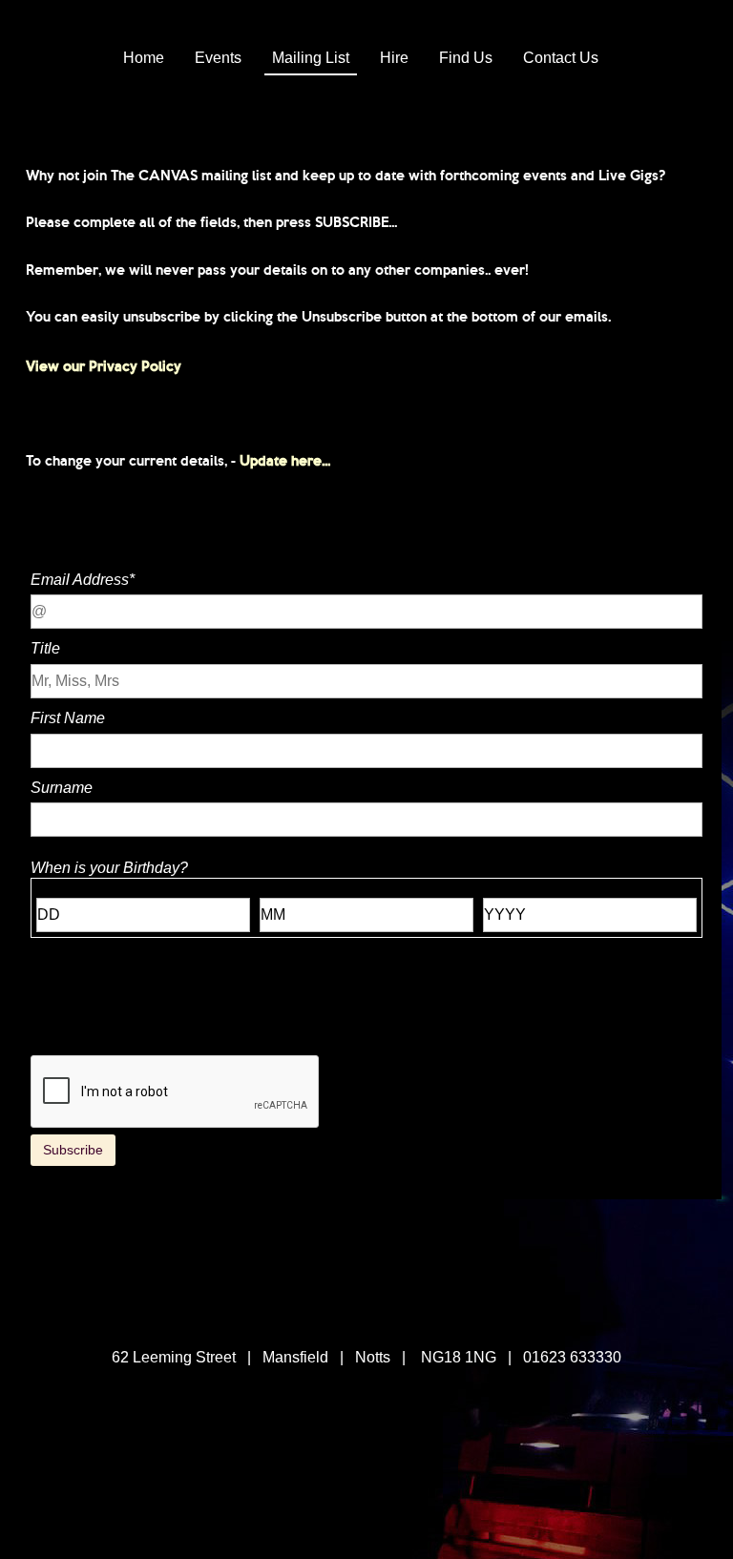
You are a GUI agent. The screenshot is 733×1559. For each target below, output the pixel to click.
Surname (62, 788)
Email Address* (83, 580)
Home (143, 58)
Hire (394, 58)
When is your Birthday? (109, 868)
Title (45, 648)
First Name (68, 718)
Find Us (465, 58)
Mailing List (310, 58)
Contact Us (560, 58)
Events (218, 58)
